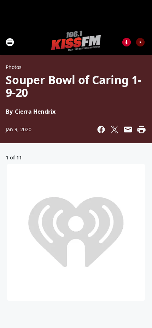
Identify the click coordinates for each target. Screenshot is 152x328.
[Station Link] (76, 42)
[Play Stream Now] (140, 42)
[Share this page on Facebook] (101, 129)
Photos (14, 67)
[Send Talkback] (126, 42)
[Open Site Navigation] (10, 42)
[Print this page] (141, 129)
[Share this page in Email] (128, 129)
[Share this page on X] (114, 129)
